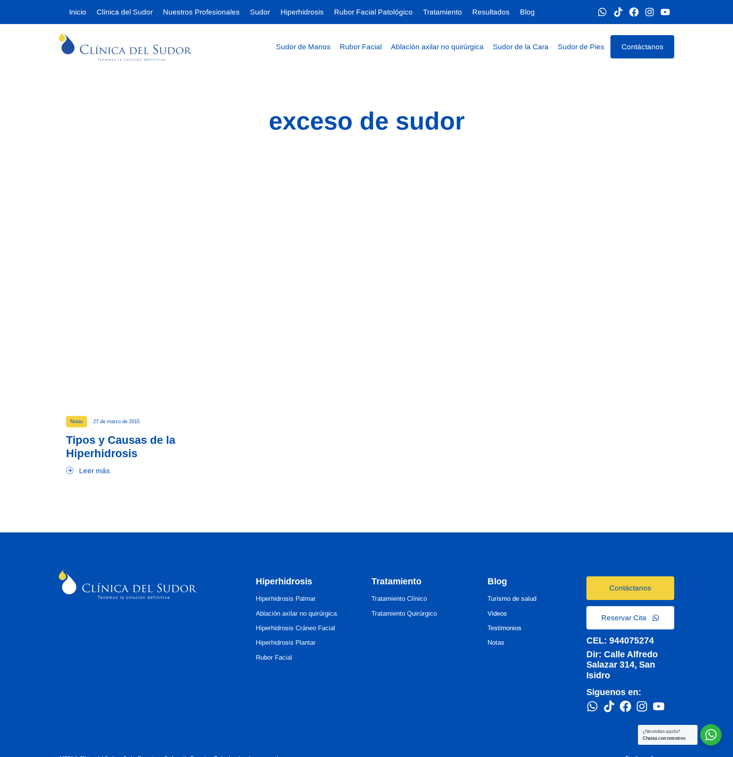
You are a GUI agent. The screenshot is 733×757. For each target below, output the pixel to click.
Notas (76, 421)
